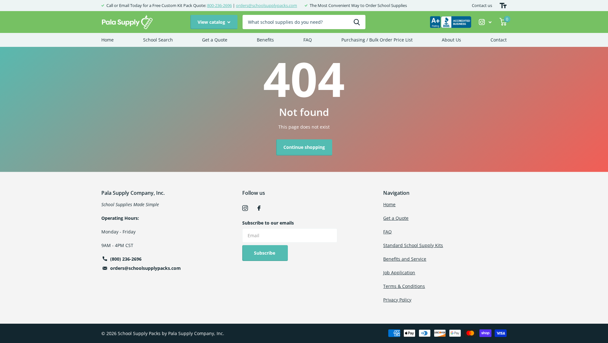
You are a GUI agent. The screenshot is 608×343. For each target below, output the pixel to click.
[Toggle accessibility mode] (503, 5)
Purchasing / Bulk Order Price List (377, 40)
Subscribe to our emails (268, 223)
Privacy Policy (397, 300)
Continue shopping (304, 147)
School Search (158, 40)
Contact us (482, 5)
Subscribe (265, 253)
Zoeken (356, 22)
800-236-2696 (219, 5)
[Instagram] (245, 208)
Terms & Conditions (404, 286)
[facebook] (259, 208)
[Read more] (485, 22)
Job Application (399, 273)
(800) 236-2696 (126, 259)
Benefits (265, 40)
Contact (499, 40)
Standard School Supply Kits (413, 245)
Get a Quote (214, 40)
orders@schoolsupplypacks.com (266, 5)
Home (107, 40)
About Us (451, 40)
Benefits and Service (404, 259)
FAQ (307, 40)
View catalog (212, 22)
